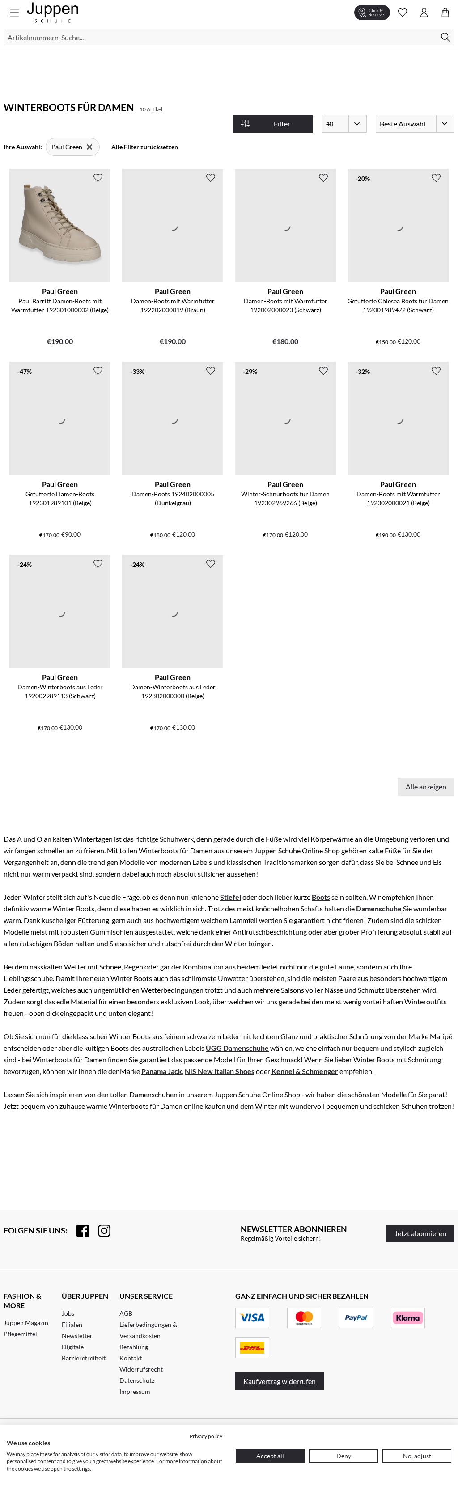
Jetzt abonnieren (420, 1233)
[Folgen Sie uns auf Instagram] (99, 1231)
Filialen (72, 1324)
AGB (125, 1313)
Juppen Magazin (26, 1322)
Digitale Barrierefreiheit (84, 1352)
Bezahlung (133, 1347)
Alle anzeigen (426, 786)
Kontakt (130, 1358)
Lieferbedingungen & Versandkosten (148, 1330)
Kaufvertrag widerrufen (279, 1381)
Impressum (134, 1391)
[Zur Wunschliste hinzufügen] (98, 178)
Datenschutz (136, 1380)
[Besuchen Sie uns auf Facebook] (78, 1231)
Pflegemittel (20, 1334)
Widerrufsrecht (141, 1369)
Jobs (68, 1313)
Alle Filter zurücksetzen (144, 147)
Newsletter (77, 1335)
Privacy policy (206, 1436)
